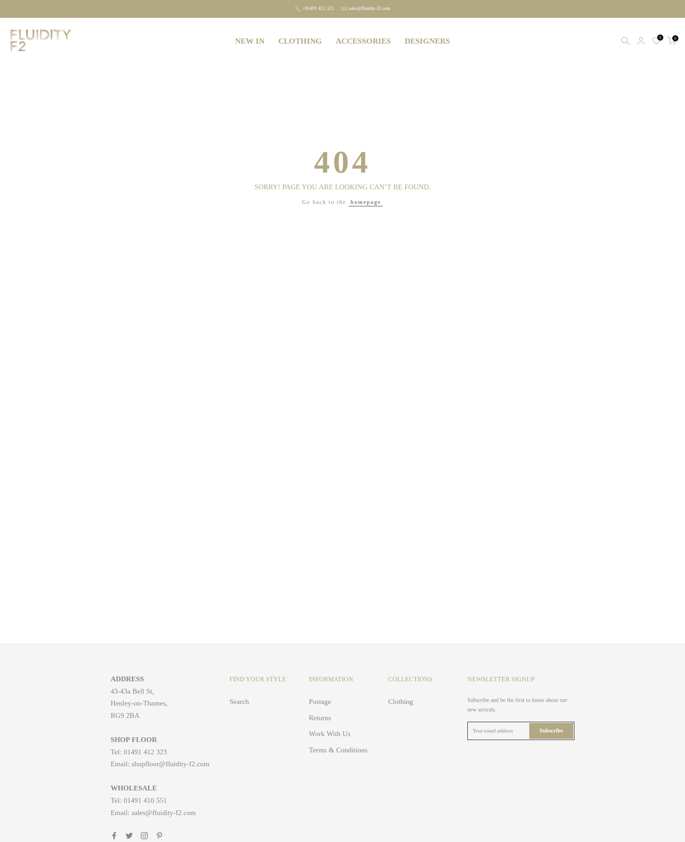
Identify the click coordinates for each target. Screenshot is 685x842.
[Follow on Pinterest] (159, 835)
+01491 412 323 (318, 8)
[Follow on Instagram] (144, 835)
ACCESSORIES (363, 41)
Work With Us (329, 734)
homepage (365, 202)
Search (239, 702)
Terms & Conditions (338, 750)
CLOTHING (300, 41)
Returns (320, 718)
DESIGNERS (427, 41)
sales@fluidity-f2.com (369, 8)
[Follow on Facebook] (114, 835)
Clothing (400, 702)
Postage (320, 702)
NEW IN (249, 41)
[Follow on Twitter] (129, 835)
